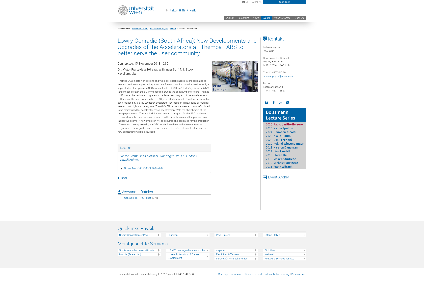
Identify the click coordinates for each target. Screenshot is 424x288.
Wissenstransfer (282, 17)
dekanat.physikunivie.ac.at (278, 76)
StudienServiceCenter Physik (134, 235)
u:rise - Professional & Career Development (183, 256)
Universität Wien (140, 28)
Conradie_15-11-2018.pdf (138, 197)
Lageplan (173, 235)
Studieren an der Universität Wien (137, 250)
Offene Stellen (272, 235)
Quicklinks (284, 1)
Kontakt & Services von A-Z (279, 258)
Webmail (269, 254)
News (256, 17)
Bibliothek (270, 250)
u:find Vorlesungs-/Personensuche (186, 250)
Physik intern (223, 235)
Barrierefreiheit (253, 274)
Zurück (123, 177)
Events (266, 17)
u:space (220, 250)
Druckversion (298, 274)
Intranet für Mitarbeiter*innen (231, 258)
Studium (229, 17)
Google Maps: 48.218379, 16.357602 (143, 168)
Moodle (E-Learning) (130, 254)
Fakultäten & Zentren (227, 254)
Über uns (300, 17)
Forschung (243, 17)
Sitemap (223, 274)
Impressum (236, 274)
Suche (255, 1)
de (247, 1)
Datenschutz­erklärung (276, 274)
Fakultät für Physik (183, 10)
